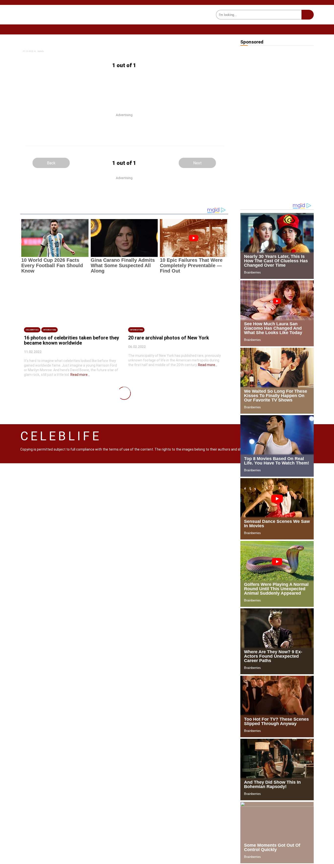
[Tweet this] (159, 47)
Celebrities (32, 330)
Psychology (200, 29)
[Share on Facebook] (83, 47)
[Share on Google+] (83, 52)
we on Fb (307, 30)
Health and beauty (85, 29)
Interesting (239, 29)
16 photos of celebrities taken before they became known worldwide (71, 340)
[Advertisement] (124, 87)
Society (163, 29)
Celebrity (129, 29)
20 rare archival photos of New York (168, 338)
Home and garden (35, 29)
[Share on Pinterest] (83, 57)
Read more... (80, 375)
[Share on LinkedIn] (159, 52)
